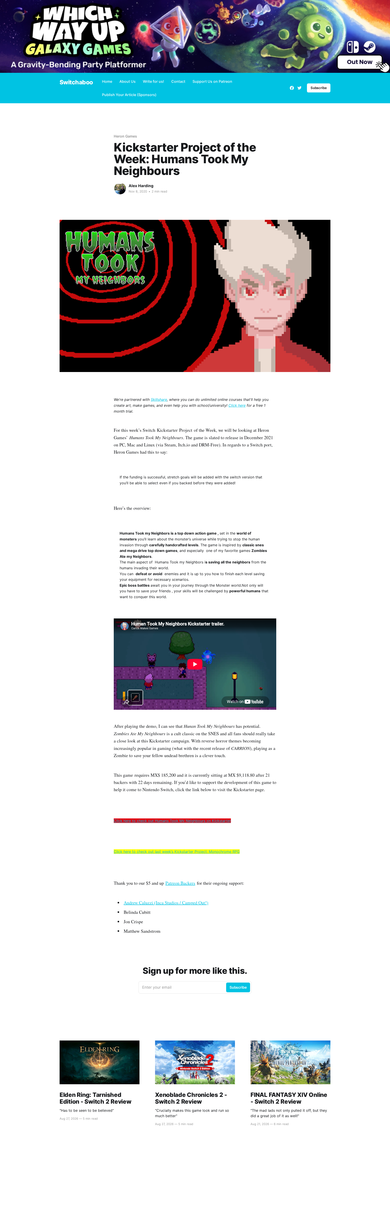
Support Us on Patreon (212, 81)
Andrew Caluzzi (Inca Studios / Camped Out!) (166, 903)
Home (107, 81)
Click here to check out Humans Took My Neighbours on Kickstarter (172, 820)
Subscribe (319, 88)
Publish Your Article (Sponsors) (129, 94)
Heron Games (125, 136)
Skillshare (159, 399)
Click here (237, 405)
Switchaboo (76, 82)
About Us (127, 81)
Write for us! (153, 81)
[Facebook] (292, 88)
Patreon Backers (180, 883)
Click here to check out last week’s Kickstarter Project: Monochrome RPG (177, 851)
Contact (178, 81)
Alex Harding (141, 186)
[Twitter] (299, 88)
